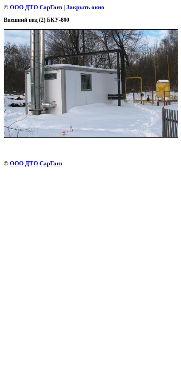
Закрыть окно (85, 7)
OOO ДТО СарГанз (36, 7)
